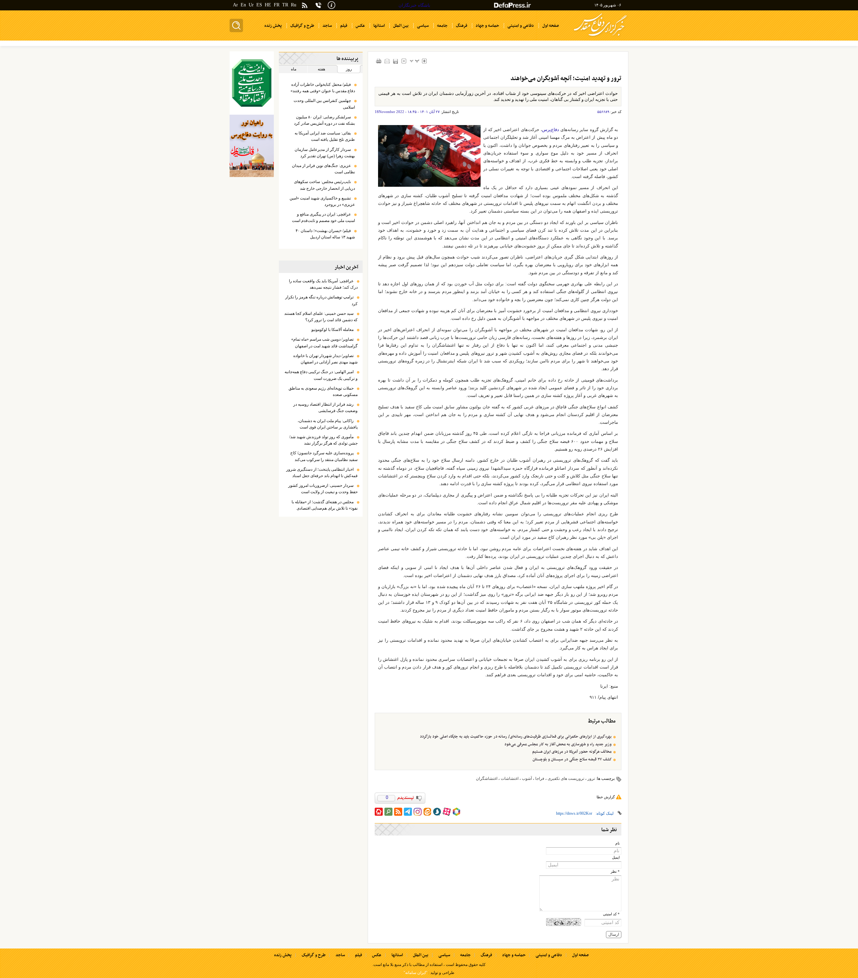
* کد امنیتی (611, 914)
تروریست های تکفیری (566, 778)
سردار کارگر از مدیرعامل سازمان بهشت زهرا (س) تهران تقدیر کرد (325, 152)
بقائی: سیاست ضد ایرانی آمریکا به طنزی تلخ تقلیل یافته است (325, 136)
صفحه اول (580, 955)
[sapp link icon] (437, 812)
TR (285, 4)
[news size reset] (414, 61)
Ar (235, 4)
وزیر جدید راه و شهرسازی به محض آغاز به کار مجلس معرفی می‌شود (558, 744)
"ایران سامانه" (415, 972)
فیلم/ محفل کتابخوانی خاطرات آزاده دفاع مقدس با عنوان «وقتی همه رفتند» (323, 87)
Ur (251, 4)
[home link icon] (379, 812)
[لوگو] (600, 37)
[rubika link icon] (456, 812)
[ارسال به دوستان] (387, 61)
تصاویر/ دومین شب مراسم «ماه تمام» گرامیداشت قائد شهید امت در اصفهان (324, 342)
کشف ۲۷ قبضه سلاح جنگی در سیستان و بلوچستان (572, 759)
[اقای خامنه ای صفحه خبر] (252, 83)
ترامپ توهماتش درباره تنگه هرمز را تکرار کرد (321, 300)
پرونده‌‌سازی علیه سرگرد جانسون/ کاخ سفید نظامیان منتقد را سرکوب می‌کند (324, 456)
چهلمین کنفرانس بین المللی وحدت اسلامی (324, 103)
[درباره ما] (331, 4)
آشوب (527, 778)
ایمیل (616, 857)
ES (259, 4)
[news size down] (404, 61)
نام (617, 843)
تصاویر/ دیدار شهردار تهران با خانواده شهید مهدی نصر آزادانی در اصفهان (325, 358)
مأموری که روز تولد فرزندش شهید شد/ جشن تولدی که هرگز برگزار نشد (323, 440)
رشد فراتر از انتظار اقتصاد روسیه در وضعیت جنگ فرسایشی (325, 407)
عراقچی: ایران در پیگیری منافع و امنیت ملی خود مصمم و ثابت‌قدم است (323, 217)
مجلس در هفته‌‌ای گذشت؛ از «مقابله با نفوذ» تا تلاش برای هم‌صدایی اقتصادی (325, 505)
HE (268, 4)
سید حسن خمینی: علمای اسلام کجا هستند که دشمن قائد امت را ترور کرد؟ (321, 316)
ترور (591, 778)
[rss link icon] (398, 812)
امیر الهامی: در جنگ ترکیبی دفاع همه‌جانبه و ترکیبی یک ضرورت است (321, 375)
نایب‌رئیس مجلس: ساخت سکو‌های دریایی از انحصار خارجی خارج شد (324, 184)
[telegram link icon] (408, 812)
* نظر (615, 871)
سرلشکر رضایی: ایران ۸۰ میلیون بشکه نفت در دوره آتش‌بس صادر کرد (324, 120)
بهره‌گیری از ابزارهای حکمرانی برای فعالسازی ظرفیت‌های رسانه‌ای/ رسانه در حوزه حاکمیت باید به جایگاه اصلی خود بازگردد (516, 736)
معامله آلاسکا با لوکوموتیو (332, 329)
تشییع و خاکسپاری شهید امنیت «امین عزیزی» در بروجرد (322, 201)
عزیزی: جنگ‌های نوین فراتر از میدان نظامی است (323, 168)
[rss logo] (304, 6)
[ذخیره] (395, 61)
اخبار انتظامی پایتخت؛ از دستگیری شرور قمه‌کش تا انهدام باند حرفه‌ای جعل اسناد (322, 472)
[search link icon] (388, 812)
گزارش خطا (606, 797)
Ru (293, 4)
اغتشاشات (509, 778)
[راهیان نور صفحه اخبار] (252, 146)
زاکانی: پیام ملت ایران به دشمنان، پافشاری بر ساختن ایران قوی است (328, 423)
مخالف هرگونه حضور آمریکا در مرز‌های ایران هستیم (572, 751)
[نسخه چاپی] (379, 61)
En (243, 4)
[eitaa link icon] (427, 812)
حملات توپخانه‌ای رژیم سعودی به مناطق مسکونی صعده (323, 391)
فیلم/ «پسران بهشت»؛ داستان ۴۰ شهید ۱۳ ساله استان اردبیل (325, 233)
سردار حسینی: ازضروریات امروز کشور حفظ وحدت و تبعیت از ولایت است (323, 488)
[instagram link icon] (418, 812)
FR (277, 4)
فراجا (539, 778)
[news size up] (424, 61)
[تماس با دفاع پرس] (318, 5)
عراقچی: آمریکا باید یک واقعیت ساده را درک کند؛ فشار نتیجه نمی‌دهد (323, 284)
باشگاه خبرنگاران (414, 5)
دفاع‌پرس (550, 129)
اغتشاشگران (486, 778)
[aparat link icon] (447, 812)
